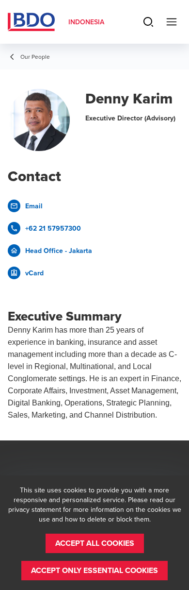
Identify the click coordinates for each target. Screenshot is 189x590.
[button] (95, 543)
